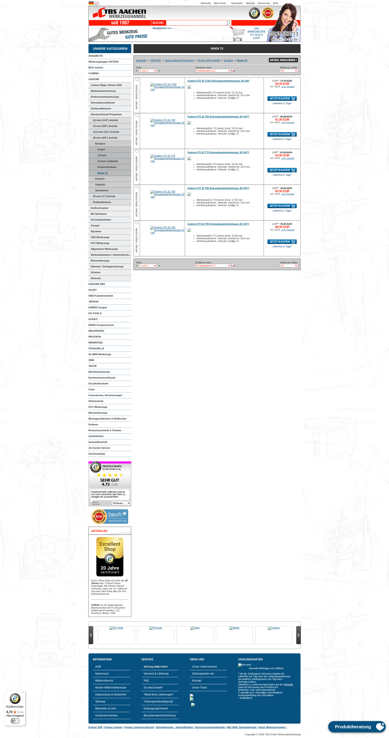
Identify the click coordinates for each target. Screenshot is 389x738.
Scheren (95, 272)
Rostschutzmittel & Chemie (104, 430)
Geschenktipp (96, 453)
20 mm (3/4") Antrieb (105, 137)
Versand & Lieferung (156, 673)
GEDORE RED (96, 284)
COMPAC (93, 73)
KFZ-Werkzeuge (97, 407)
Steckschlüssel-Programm (106, 114)
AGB (275, 3)
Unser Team (199, 687)
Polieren (93, 424)
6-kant (101, 149)
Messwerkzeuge (97, 412)
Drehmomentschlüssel (101, 377)
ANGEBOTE (95, 55)
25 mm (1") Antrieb (104, 196)
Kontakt (196, 680)
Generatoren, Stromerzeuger (105, 395)
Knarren (100, 178)
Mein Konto (220, 3)
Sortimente (101, 190)
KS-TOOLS (95, 313)
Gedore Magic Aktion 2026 (106, 85)
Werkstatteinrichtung (103, 91)
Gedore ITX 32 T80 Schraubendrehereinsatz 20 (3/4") (218, 188)
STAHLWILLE (96, 348)
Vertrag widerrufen (155, 666)
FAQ (146, 680)
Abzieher (96, 231)
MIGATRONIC (96, 331)
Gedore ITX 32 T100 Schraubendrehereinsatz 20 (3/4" (219, 80)
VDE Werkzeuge (100, 237)
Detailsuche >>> (162, 28)
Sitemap (250, 3)
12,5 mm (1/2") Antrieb (106, 132)
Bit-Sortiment (99, 213)
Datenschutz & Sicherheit (110, 694)
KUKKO (93, 319)
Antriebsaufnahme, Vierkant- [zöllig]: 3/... (218, 98)
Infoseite (288, 684)
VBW (91, 360)
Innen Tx (102, 173)
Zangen (95, 225)
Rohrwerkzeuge (100, 260)
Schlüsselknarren (101, 108)
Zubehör (100, 184)
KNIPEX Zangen (97, 307)
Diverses (96, 278)
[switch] (15, 721)
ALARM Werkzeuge (99, 354)
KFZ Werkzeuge (100, 243)
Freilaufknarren (102, 202)
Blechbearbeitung (99, 371)
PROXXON (94, 336)
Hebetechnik (95, 401)
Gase (91, 389)
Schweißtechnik (97, 442)
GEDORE (93, 79)
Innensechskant (106, 167)
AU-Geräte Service (99, 448)
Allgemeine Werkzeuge (104, 249)
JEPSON (93, 301)
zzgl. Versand (287, 87)
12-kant (101, 155)
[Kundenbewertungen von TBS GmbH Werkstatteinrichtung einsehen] (109, 505)
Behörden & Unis (105, 708)
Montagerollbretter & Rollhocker (107, 418)
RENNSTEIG (95, 342)
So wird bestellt (153, 687)
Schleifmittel (95, 436)
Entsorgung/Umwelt (156, 708)
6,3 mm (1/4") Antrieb (105, 120)
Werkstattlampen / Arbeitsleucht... (111, 254)
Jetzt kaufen (280, 98)
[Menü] (22, 693)
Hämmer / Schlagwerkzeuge (107, 266)
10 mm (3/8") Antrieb (105, 126)
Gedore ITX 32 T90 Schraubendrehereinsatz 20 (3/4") (218, 224)
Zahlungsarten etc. (203, 673)
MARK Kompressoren (101, 325)
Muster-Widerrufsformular (110, 687)
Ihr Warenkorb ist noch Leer (256, 33)
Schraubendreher (101, 219)
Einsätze (100, 143)
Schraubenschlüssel (103, 102)
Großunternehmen (106, 715)
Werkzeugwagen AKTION (103, 61)
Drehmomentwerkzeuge (105, 96)
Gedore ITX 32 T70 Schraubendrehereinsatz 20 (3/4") (218, 152)
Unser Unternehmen (204, 666)
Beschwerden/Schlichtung (160, 715)
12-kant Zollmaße (107, 161)
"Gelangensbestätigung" (158, 701)
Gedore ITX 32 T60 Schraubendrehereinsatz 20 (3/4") (218, 116)
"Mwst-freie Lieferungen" (159, 694)
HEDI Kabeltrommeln (100, 295)
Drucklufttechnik (98, 383)
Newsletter (237, 3)
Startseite (206, 3)
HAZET (92, 290)
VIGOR (92, 366)
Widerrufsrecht (104, 680)
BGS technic (95, 67)
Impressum (264, 3)
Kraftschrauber (100, 208)
